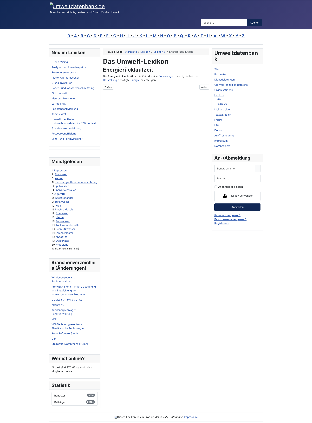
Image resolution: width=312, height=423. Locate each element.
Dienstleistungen (224, 79)
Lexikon (219, 95)
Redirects (222, 103)
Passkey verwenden (240, 195)
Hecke (60, 217)
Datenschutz (222, 146)
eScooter (61, 236)
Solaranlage (166, 76)
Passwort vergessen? (227, 215)
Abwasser (61, 174)
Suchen (254, 22)
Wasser (59, 178)
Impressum (60, 170)
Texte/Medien (222, 114)
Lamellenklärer (64, 233)
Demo (218, 130)
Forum (218, 119)
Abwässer (62, 213)
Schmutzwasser (65, 229)
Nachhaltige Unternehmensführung (76, 182)
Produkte (220, 74)
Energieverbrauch (65, 190)
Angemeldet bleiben (230, 186)
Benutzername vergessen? (230, 219)
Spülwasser (62, 186)
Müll (58, 205)
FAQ (216, 125)
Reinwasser (63, 221)
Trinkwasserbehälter (68, 225)
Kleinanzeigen (222, 109)
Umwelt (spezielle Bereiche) (231, 84)
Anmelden (237, 207)
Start (217, 69)
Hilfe (219, 99)
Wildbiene (62, 244)
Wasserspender (64, 197)
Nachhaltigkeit (64, 209)
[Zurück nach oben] (307, 418)
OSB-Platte (62, 240)
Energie (135, 80)
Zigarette (59, 193)
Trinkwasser (62, 201)
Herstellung (110, 80)
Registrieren (221, 223)
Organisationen (223, 90)
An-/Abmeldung (224, 135)
